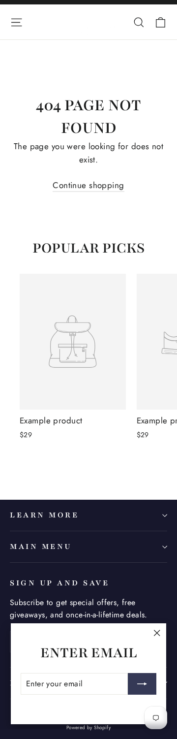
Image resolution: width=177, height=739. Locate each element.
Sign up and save (59, 583)
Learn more (44, 515)
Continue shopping (88, 185)
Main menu (41, 546)
